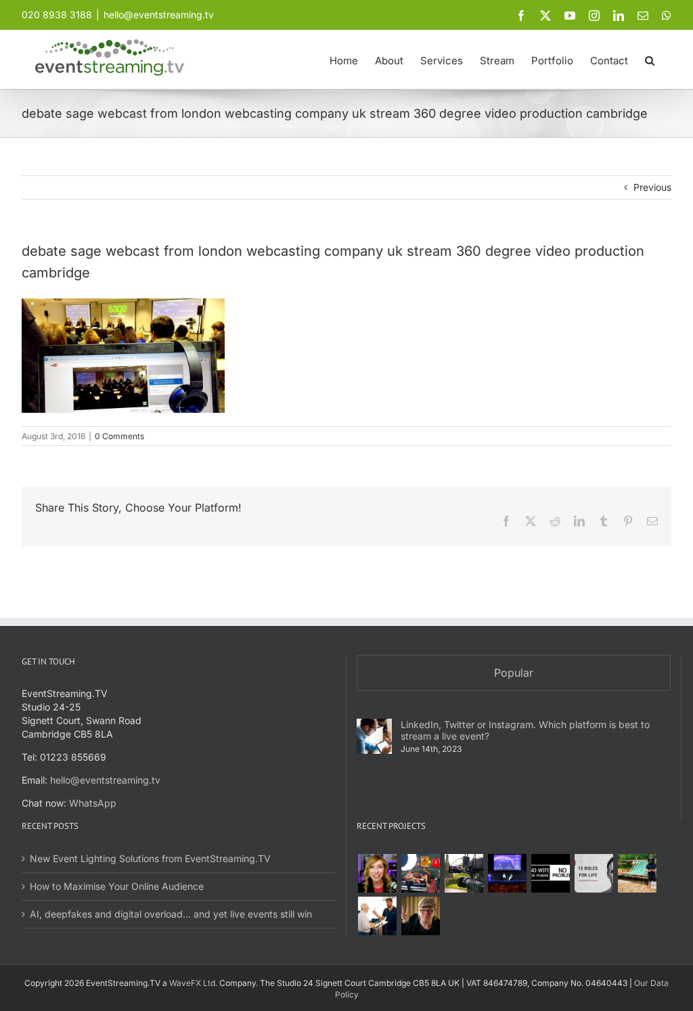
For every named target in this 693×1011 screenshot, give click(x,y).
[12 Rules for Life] (593, 873)
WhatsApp (92, 803)
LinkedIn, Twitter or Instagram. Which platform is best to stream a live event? (525, 730)
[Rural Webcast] (463, 873)
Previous (652, 187)
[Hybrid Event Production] (377, 916)
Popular (513, 672)
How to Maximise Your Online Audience (117, 886)
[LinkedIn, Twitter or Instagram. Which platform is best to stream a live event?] (374, 736)
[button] (649, 59)
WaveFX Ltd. (193, 983)
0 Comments (119, 436)
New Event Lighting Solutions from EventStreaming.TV (150, 858)
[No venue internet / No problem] (550, 873)
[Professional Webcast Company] (507, 873)
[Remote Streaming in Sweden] (637, 873)
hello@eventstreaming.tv (159, 14)
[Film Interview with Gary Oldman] (420, 916)
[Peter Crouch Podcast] (420, 873)
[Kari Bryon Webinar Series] (377, 873)
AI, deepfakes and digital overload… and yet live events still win (171, 914)
